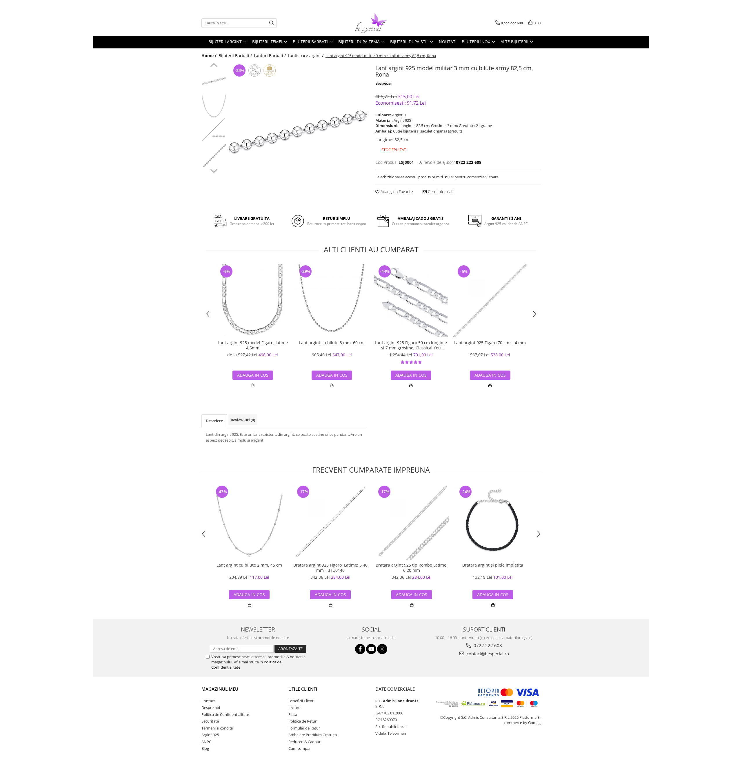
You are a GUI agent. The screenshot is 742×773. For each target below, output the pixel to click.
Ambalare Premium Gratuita (312, 734)
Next (214, 170)
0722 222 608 (487, 645)
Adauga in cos (332, 375)
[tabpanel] (298, 132)
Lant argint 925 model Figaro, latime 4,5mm (253, 345)
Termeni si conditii (217, 728)
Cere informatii (440, 191)
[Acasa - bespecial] (371, 23)
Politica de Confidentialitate (225, 714)
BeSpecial (383, 83)
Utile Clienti (302, 689)
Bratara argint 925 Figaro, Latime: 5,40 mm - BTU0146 (330, 567)
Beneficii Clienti (301, 700)
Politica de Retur (302, 721)
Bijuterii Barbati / (236, 55)
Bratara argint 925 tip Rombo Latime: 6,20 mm (412, 567)
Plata (292, 714)
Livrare (294, 707)
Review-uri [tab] (243, 419)
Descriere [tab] (214, 420)
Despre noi (210, 707)
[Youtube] (371, 649)
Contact (208, 700)
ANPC (206, 741)
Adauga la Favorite (396, 191)
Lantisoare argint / (306, 55)
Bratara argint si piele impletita (492, 565)
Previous (214, 66)
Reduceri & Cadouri (304, 741)
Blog (205, 748)
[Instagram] (382, 649)
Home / (209, 55)
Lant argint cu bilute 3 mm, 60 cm (332, 342)
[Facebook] (360, 649)
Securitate (210, 721)
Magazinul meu (219, 689)
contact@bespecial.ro (487, 653)
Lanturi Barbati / (270, 55)
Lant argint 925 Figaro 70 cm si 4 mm (490, 342)
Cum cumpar (299, 748)
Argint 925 (210, 734)
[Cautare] (271, 23)
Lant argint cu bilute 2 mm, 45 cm (249, 565)
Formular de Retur (304, 728)
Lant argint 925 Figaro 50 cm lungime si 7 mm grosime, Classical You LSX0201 (411, 345)
